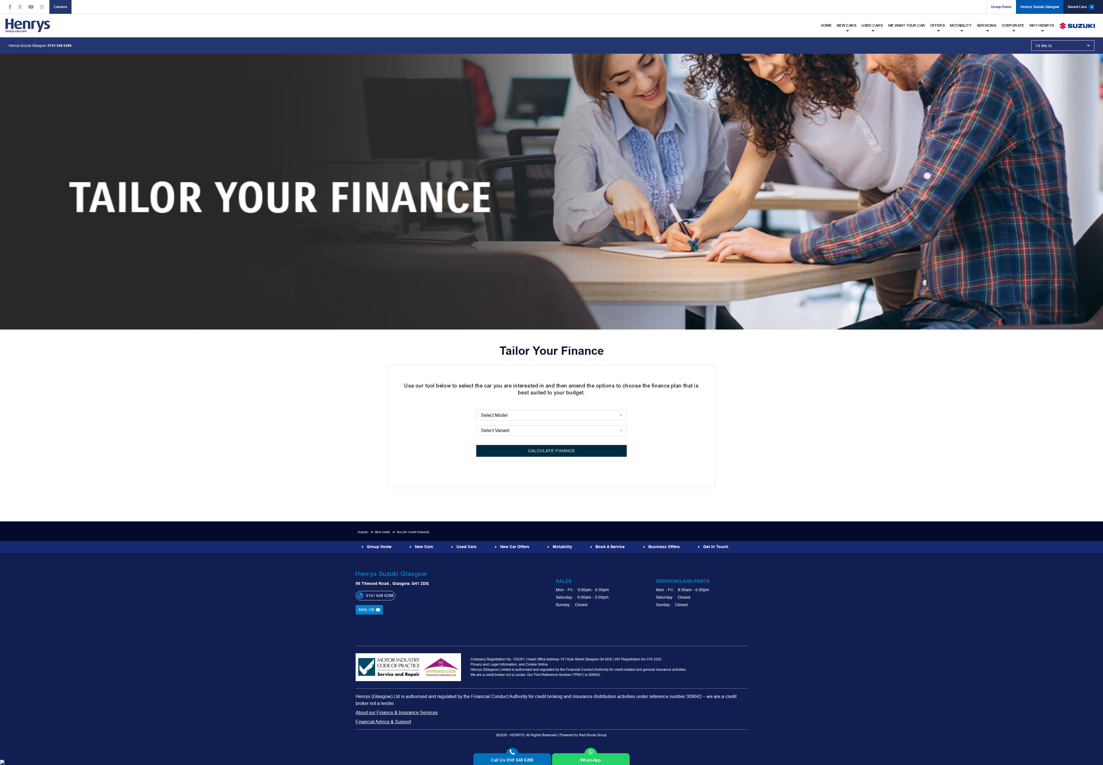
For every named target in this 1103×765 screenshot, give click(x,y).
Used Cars (872, 25)
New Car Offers (514, 546)
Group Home (1001, 7)
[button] (1062, 45)
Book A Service (610, 546)
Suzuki (363, 532)
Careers (60, 7)
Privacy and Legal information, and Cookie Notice (509, 664)
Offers (937, 25)
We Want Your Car (906, 25)
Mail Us (366, 609)
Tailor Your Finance (412, 532)
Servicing (987, 25)
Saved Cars (1080, 7)
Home (826, 25)
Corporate (1013, 25)
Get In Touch (715, 546)
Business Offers (664, 546)
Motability (961, 25)
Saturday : (565, 597)
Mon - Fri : (565, 589)
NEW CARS (847, 25)
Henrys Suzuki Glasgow (1039, 7)
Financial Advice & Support (383, 721)
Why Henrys (1041, 25)
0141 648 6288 (60, 45)
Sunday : (564, 604)
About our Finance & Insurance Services (397, 712)
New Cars (382, 532)
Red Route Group (593, 735)
